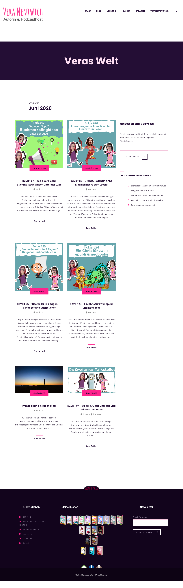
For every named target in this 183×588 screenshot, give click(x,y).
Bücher (126, 11)
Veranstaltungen (159, 11)
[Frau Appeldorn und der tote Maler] (82, 530)
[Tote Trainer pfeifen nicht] (101, 520)
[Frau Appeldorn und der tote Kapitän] (95, 530)
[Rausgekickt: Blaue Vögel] (93, 550)
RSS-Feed (27, 517)
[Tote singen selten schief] (107, 520)
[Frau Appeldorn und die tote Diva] (101, 530)
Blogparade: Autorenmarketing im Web (148, 185)
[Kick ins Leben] (84, 550)
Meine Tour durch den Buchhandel (147, 195)
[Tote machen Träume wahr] (76, 520)
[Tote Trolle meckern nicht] (88, 520)
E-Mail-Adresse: (127, 141)
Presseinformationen (31, 529)
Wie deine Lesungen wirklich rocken (147, 200)
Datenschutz (28, 538)
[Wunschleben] (100, 550)
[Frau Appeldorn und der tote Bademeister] (88, 530)
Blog (98, 11)
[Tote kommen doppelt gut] (120, 520)
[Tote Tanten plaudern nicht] (94, 520)
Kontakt (26, 543)
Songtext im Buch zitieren (142, 190)
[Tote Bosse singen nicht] (82, 520)
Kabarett (140, 11)
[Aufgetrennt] (95, 540)
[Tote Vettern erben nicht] (113, 520)
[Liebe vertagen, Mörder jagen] (69, 520)
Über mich (112, 11)
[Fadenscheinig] (88, 540)
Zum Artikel (39, 221)
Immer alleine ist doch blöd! (39, 405)
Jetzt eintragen (130, 156)
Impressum (27, 534)
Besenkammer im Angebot (143, 205)
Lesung (86, 414)
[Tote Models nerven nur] (63, 520)
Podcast (40, 189)
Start (88, 11)
